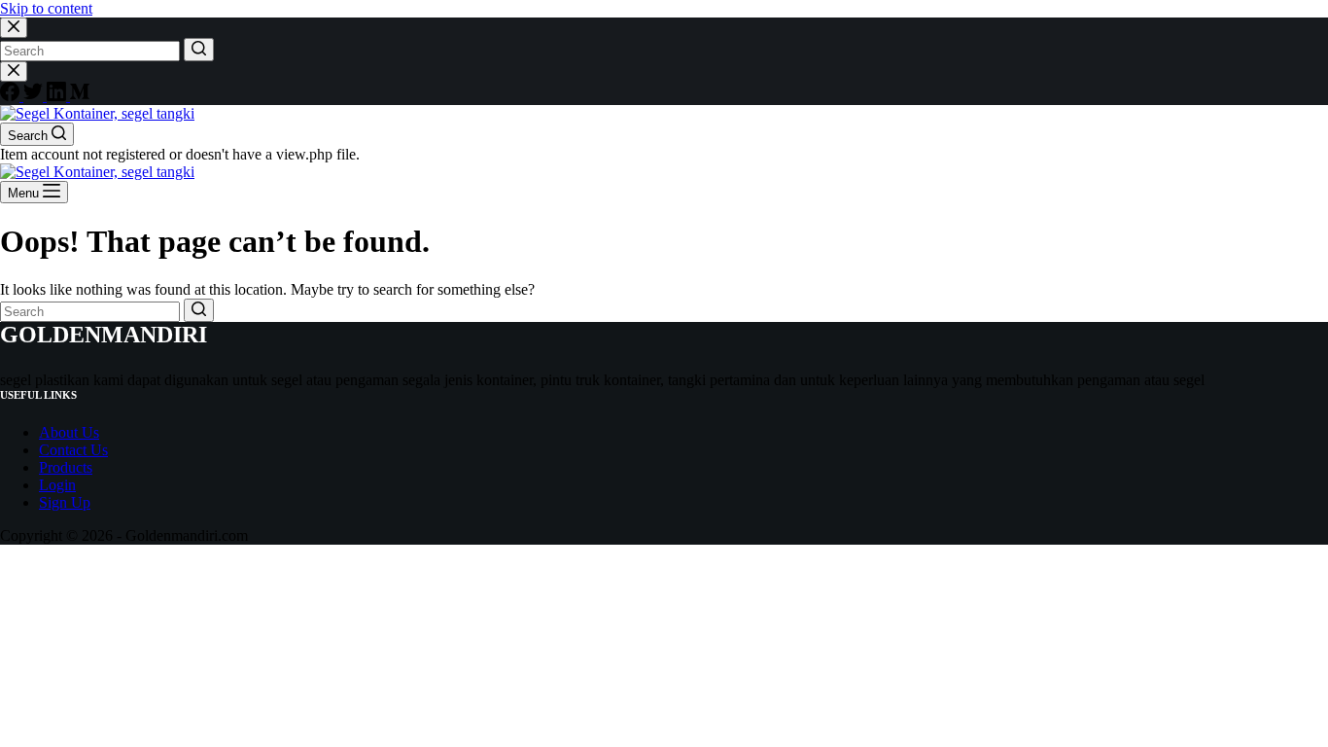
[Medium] (79, 96)
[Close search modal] (13, 28)
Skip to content (46, 8)
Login (57, 485)
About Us (69, 432)
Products (65, 467)
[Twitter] (35, 96)
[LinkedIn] (58, 96)
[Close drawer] (13, 71)
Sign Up (64, 502)
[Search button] (199, 49)
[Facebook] (11, 96)
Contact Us (73, 450)
